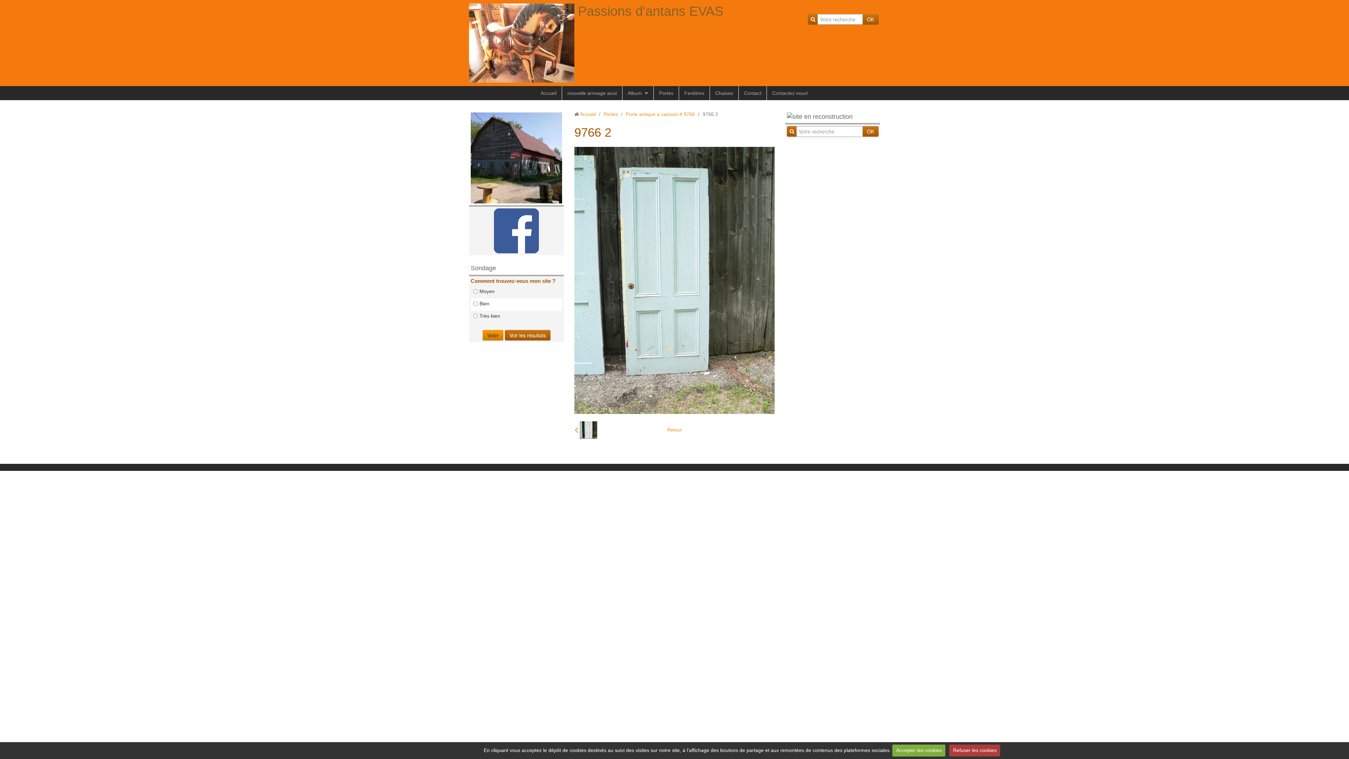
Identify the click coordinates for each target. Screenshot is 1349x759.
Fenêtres (694, 93)
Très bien (490, 316)
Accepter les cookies (919, 750)
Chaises (724, 93)
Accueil (548, 93)
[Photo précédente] (586, 430)
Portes (666, 93)
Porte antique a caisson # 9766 (660, 114)
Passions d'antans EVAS (650, 11)
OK (870, 19)
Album (635, 93)
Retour (674, 430)
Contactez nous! (790, 93)
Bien (484, 303)
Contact (752, 93)
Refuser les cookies (975, 750)
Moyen (487, 291)
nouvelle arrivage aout (592, 93)
